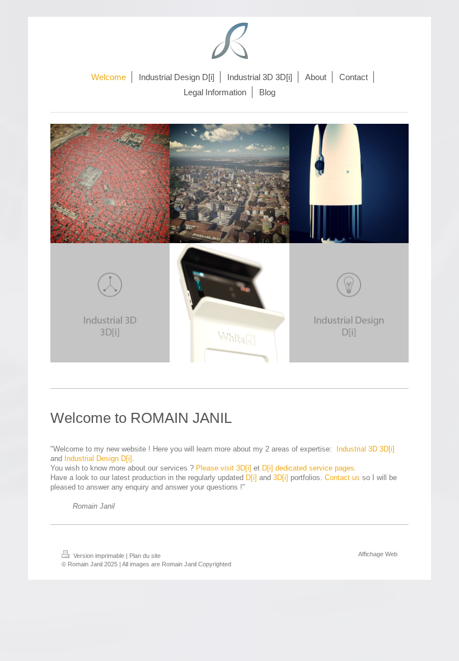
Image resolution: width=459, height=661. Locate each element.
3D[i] (280, 478)
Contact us (342, 478)
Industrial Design (91, 459)
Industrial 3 (354, 449)
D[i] (125, 459)
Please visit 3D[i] (223, 468)
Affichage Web (377, 554)
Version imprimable (99, 555)
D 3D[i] (383, 449)
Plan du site (145, 555)
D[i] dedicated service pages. (309, 468)
